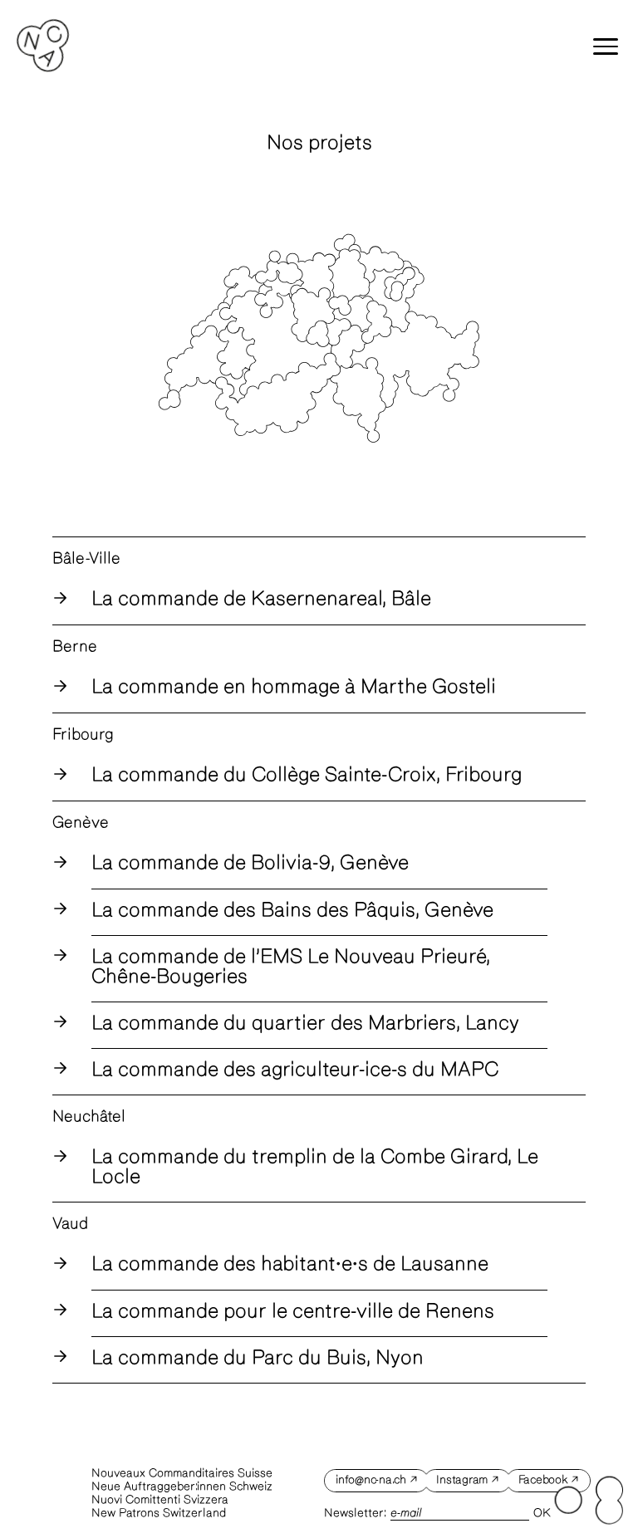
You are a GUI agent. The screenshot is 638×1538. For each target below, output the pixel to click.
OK (542, 1513)
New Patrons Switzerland (158, 1513)
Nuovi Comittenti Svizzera (159, 1500)
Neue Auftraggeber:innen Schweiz (181, 1486)
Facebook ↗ (549, 1480)
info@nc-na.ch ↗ (376, 1480)
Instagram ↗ (467, 1480)
